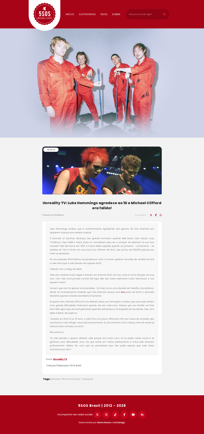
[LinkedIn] (142, 414)
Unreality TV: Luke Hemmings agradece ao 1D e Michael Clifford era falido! (102, 205)
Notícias (75, 379)
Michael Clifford (60, 379)
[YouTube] (133, 414)
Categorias (87, 14)
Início (70, 14)
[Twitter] (97, 414)
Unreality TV (60, 359)
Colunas (89, 5)
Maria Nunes (104, 422)
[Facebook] (124, 414)
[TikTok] (115, 414)
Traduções (87, 379)
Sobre (116, 14)
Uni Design (119, 422)
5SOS (104, 14)
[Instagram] (106, 414)
